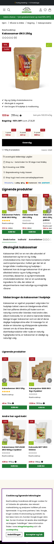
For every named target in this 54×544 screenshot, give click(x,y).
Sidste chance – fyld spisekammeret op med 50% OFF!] (27, 17)
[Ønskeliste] (45, 9)
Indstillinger (14, 534)
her (7, 520)
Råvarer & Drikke (17, 23)
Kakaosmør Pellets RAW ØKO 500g (11, 216)
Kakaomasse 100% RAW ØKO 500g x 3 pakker (13, 448)
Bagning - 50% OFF (12, 120)
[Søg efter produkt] (8, 9)
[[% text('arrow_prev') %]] (4, 380)
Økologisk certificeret (27, 3)
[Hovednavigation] (4, 9)
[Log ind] (40, 9)
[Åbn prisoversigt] (20, 115)
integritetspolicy (25, 526)
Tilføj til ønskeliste (12, 150)
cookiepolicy (12, 530)
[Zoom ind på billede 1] (27, 68)
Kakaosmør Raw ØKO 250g (30, 216)
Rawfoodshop (9, 30)
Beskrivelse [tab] (9, 239)
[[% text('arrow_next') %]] (49, 380)
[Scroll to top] (27, 542)
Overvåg (27, 142)
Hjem (4, 23)
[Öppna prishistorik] (15, 462)
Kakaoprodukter (45, 23)
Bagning (31, 23)
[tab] (22, 239)
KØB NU (41, 407)
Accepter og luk (34, 534)
